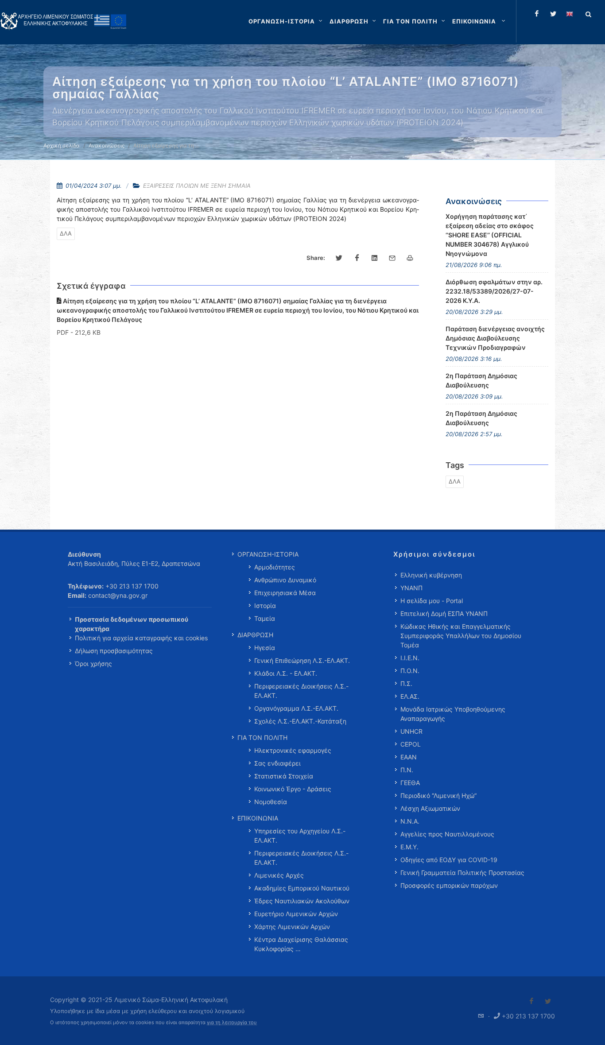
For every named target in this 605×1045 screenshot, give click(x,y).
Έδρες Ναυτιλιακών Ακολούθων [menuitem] (301, 901)
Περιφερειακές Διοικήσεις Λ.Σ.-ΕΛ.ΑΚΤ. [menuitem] (301, 690)
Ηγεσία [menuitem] (264, 647)
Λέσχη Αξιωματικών (430, 808)
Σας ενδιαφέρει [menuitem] (277, 763)
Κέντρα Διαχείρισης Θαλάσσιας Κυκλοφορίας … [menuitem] (301, 944)
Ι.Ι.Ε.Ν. (409, 658)
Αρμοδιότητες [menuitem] (274, 567)
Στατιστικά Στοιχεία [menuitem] (283, 776)
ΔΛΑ (66, 233)
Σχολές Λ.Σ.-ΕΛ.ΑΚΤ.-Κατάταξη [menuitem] (300, 721)
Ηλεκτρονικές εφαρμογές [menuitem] (292, 750)
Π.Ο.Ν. (409, 670)
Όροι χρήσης (93, 663)
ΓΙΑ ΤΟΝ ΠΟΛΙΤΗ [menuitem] (262, 737)
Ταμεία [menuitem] (264, 618)
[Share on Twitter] (339, 258)
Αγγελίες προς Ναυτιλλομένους (447, 834)
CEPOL (410, 744)
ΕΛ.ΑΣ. (409, 696)
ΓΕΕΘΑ (410, 782)
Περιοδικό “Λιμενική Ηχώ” (438, 795)
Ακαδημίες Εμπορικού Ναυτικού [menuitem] (301, 888)
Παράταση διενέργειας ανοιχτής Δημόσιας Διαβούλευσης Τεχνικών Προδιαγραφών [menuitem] (495, 338)
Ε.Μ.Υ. (409, 847)
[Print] (410, 258)
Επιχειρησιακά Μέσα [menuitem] (285, 592)
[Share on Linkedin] (375, 258)
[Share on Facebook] (357, 258)
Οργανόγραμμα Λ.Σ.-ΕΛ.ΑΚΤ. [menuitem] (296, 708)
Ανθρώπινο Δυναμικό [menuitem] (285, 580)
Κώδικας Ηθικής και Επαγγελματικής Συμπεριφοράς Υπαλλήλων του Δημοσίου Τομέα (460, 636)
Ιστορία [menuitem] (265, 605)
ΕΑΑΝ (408, 757)
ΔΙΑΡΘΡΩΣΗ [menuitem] (255, 635)
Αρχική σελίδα (61, 145)
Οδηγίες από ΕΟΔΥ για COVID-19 (448, 859)
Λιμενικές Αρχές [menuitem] (279, 875)
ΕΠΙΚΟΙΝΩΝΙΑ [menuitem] (257, 818)
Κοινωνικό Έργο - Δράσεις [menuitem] (292, 789)
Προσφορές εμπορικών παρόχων (449, 885)
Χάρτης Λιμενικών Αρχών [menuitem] (292, 926)
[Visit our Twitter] (548, 1001)
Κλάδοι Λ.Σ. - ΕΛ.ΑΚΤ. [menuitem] (285, 673)
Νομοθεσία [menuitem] (270, 801)
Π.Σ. (406, 683)
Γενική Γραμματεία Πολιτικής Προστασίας (462, 872)
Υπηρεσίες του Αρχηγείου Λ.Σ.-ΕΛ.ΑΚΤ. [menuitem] (299, 835)
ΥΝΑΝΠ (411, 588)
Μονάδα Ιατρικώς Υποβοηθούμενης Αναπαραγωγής (452, 713)
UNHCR (411, 731)
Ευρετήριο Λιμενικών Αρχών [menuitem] (296, 913)
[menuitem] (479, 21)
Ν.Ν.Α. (409, 821)
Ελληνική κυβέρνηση (431, 575)
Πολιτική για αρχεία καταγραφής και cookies (141, 638)
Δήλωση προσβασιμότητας (114, 650)
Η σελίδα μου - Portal (431, 600)
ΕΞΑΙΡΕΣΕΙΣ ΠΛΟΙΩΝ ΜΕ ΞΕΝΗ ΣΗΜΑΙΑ (197, 185)
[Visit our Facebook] (531, 1001)
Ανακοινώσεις (106, 145)
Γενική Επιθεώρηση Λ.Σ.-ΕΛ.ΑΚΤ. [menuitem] (302, 660)
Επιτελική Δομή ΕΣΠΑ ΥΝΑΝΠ (444, 613)
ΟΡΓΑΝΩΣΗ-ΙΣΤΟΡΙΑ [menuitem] (268, 554)
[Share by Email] (392, 258)
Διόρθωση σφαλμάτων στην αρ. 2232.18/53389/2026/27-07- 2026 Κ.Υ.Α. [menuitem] (494, 291)
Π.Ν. (406, 770)
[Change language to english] (569, 14)
